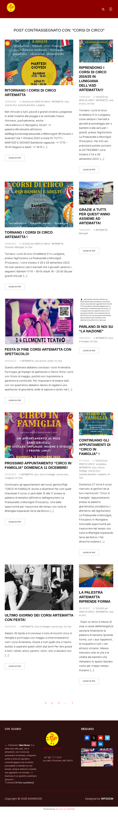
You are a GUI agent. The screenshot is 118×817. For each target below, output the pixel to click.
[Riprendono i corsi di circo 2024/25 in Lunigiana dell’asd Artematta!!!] (96, 41)
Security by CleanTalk (65, 809)
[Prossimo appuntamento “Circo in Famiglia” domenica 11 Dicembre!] (39, 414)
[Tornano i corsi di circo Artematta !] (39, 183)
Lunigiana (40, 105)
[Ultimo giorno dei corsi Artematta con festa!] (39, 566)
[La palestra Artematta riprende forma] (96, 566)
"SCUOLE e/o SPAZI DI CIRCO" (36, 101)
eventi (50, 361)
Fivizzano (9, 247)
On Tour (91, 103)
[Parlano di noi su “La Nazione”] (96, 300)
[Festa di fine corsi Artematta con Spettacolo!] (39, 300)
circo (66, 101)
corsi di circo (11, 105)
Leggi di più (15, 158)
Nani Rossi (24, 745)
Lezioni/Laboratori (26, 105)
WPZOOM (107, 798)
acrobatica (101, 464)
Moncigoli (19, 247)
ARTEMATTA (57, 101)
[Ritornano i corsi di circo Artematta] (39, 41)
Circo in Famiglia (47, 474)
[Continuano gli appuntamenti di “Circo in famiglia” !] (96, 414)
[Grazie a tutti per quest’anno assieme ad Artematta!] (96, 183)
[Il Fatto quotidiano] (24, 782)
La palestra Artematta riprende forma (94, 596)
